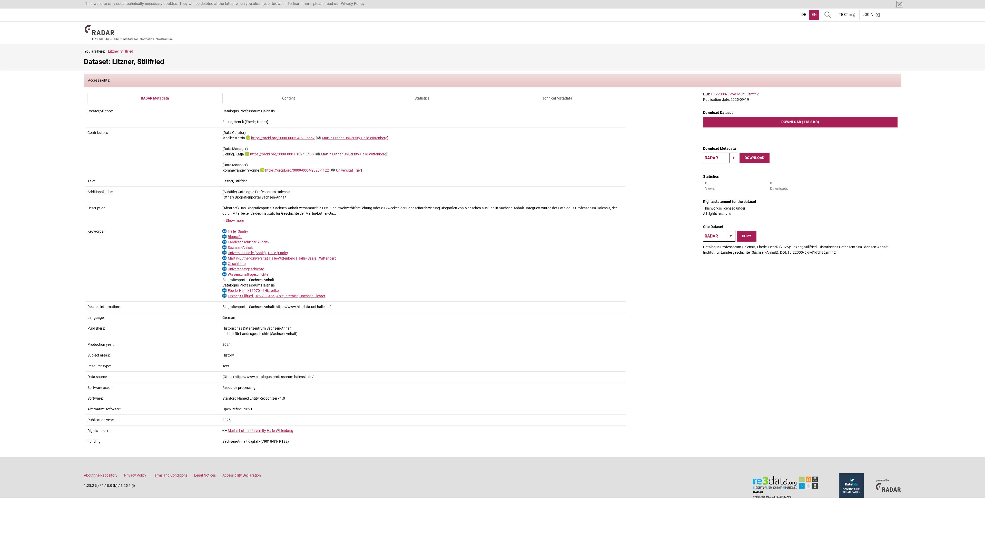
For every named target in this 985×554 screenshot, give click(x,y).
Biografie (235, 237)
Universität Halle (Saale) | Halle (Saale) (258, 253)
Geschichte (236, 264)
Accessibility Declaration (241, 475)
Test (843, 14)
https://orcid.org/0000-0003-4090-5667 (283, 138)
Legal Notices (205, 475)
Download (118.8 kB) (800, 122)
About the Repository (100, 475)
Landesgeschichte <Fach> (248, 242)
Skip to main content (21, 3)
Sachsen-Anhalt (240, 247)
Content (288, 98)
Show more (235, 221)
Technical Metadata (556, 98)
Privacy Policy (352, 3)
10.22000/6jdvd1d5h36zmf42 (735, 94)
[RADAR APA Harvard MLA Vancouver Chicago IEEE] (719, 236)
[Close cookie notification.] (899, 4)
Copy (746, 236)
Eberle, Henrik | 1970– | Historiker (254, 291)
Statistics (422, 98)
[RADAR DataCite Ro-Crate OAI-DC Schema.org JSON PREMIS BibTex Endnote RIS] (720, 158)
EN (814, 14)
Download (754, 158)
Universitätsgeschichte (246, 269)
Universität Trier (348, 170)
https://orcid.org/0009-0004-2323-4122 (297, 170)
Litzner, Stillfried (120, 51)
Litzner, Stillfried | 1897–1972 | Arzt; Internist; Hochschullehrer (276, 296)
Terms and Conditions (170, 475)
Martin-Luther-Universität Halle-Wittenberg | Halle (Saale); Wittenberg (282, 258)
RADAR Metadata (155, 98)
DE (803, 14)
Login (867, 14)
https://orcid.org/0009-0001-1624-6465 (282, 154)
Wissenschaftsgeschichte (248, 274)
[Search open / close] (827, 15)
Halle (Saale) (238, 231)
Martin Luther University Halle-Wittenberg (354, 138)
